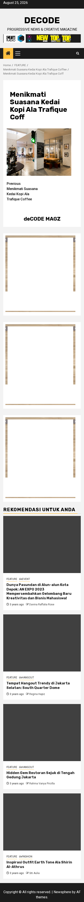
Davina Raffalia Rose (41, 604)
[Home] (8, 54)
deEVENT (24, 579)
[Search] (77, 53)
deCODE (42, 20)
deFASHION (25, 856)
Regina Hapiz (37, 694)
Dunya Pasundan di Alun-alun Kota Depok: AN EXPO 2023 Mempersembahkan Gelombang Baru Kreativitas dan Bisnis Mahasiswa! (39, 591)
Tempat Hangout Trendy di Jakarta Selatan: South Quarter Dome (38, 685)
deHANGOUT (26, 677)
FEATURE (11, 579)
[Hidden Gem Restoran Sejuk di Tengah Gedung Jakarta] (42, 732)
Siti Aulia (34, 873)
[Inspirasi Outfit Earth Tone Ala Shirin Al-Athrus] (42, 822)
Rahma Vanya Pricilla (42, 783)
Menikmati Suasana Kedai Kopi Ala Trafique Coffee (22, 191)
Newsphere (62, 892)
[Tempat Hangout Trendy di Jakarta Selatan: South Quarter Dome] (42, 642)
